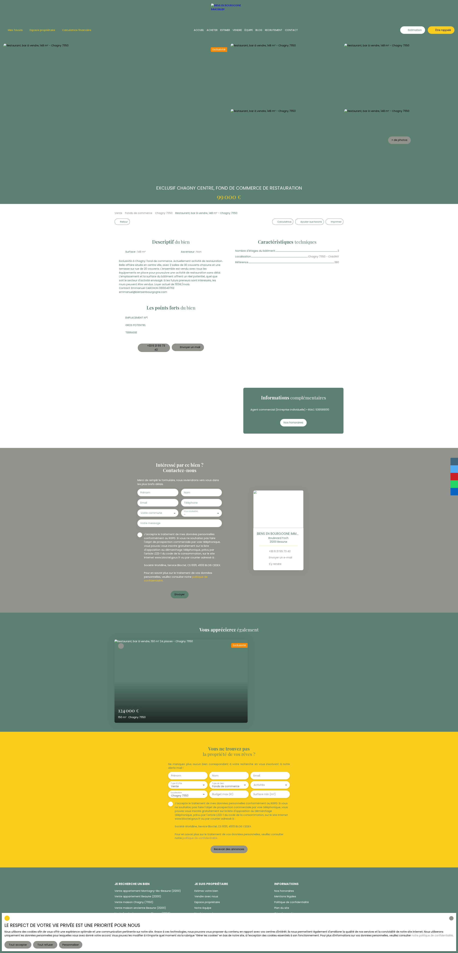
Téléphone (191, 502)
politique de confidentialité (199, 838)
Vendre (237, 30)
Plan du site (281, 908)
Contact (291, 30)
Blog (258, 30)
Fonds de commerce (138, 213)
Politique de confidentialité (291, 902)
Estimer (225, 30)
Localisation (176, 793)
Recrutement (273, 30)
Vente (118, 213)
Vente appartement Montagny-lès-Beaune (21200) (147, 891)
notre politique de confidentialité (432, 935)
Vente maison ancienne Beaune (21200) (140, 908)
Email (143, 502)
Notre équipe (202, 908)
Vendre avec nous (206, 896)
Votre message (150, 523)
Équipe (249, 30)
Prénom (145, 492)
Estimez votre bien (206, 891)
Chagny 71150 (163, 213)
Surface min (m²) (264, 794)
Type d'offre (176, 783)
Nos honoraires (284, 891)
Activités (259, 784)
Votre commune (151, 513)
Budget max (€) (222, 794)
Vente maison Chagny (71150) (133, 902)
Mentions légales (285, 896)
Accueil (199, 30)
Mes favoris (15, 30)
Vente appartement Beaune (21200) (137, 896)
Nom (187, 492)
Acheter (212, 30)
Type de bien (218, 783)
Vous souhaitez (191, 511)
